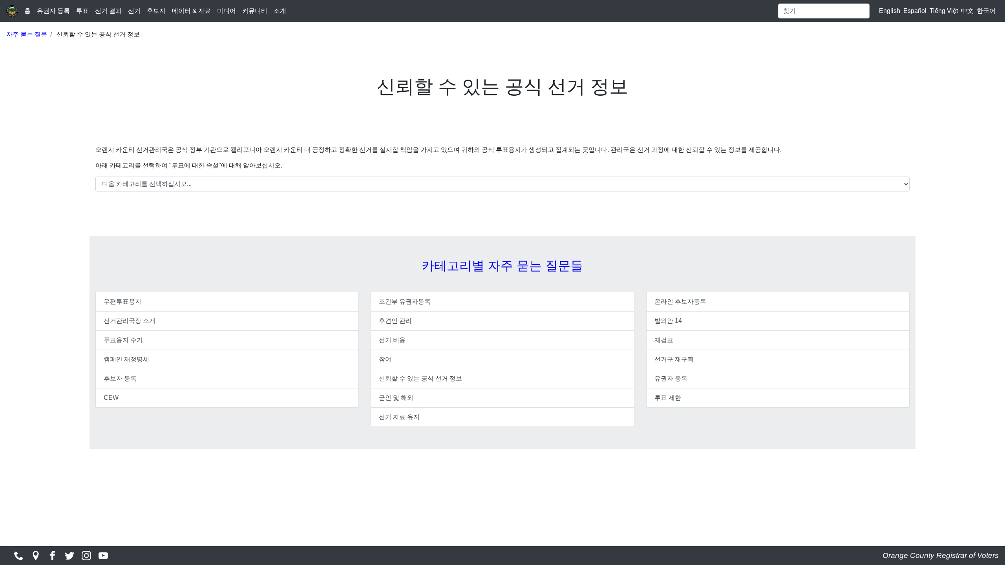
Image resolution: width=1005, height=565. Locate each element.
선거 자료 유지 (399, 417)
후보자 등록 (120, 378)
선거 (134, 10)
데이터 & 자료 (191, 10)
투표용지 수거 (123, 340)
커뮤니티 (254, 10)
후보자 (156, 10)
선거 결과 (108, 10)
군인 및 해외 (396, 397)
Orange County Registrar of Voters (941, 555)
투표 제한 (667, 397)
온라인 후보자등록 (680, 301)
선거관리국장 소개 (129, 320)
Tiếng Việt (944, 10)
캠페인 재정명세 (126, 359)
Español (914, 10)
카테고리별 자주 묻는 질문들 (502, 266)
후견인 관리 (395, 320)
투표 (82, 10)
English (889, 10)
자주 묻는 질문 (26, 34)
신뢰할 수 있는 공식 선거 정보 (420, 378)
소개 (280, 10)
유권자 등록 (53, 10)
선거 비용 (392, 340)
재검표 (663, 340)
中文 (967, 10)
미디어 (226, 10)
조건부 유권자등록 (405, 301)
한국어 (986, 10)
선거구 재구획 (674, 359)
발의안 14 (668, 320)
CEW (111, 397)
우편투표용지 (122, 301)
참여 (385, 359)
